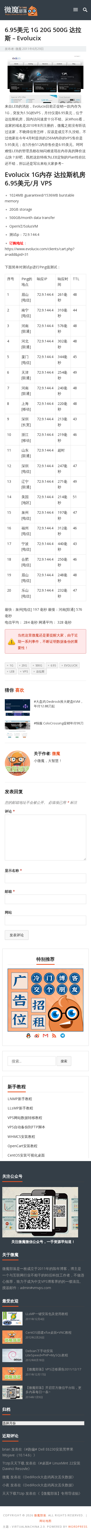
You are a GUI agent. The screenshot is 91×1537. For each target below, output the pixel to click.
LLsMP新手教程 (20, 1108)
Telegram (62, 1037)
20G (24, 665)
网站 (8, 912)
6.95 (53, 665)
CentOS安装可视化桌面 (26, 1155)
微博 (37, 1037)
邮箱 (10, 891)
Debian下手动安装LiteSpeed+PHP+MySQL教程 (47, 1353)
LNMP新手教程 (20, 1098)
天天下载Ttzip (13, 1493)
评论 (10, 811)
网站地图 (45, 1521)
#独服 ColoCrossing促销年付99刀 (58, 723)
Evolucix (70, 665)
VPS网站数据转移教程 (25, 1117)
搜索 (64, 1061)
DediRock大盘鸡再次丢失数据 (48, 1477)
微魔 (18, 49)
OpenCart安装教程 (22, 1145)
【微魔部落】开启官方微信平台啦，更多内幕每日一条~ (53, 1389)
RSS (54, 1037)
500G (38, 665)
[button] (76, 9)
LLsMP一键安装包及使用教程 (47, 1313)
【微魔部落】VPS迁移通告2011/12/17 (53, 1369)
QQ (28, 1037)
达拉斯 (40, 671)
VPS (25, 671)
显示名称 (13, 870)
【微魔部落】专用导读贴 (59, 1493)
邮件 (45, 1037)
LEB (12, 671)
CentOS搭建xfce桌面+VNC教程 (49, 1332)
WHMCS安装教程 (21, 1136)
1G (11, 665)
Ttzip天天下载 (13, 1463)
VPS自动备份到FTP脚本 (26, 1127)
